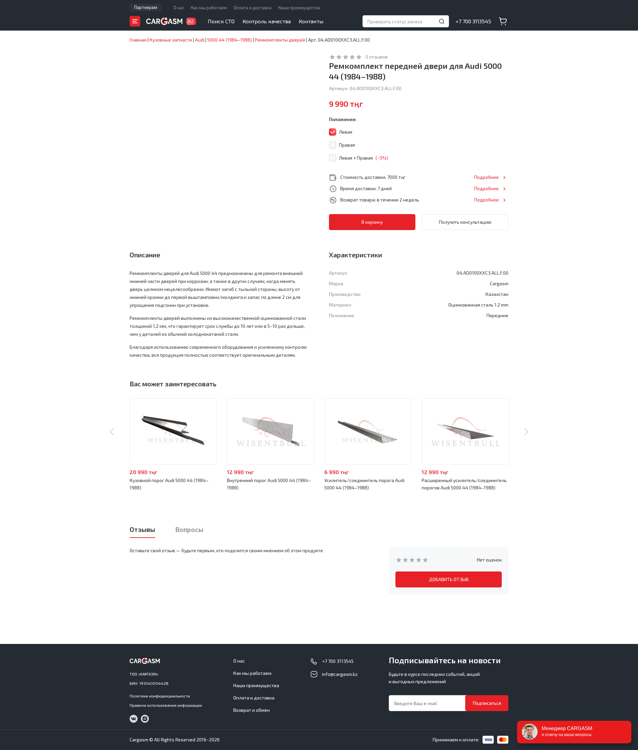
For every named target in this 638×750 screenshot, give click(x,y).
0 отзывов (377, 57)
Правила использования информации (166, 705)
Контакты (311, 21)
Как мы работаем (209, 7)
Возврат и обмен (251, 710)
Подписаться (487, 703)
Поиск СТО (221, 21)
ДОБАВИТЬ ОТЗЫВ (449, 579)
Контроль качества (267, 21)
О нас (178, 7)
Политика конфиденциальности (160, 695)
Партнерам (145, 7)
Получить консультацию (465, 222)
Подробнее (486, 177)
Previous (112, 432)
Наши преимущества (299, 7)
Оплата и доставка (252, 7)
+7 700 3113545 (473, 21)
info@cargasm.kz (340, 674)
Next (526, 432)
